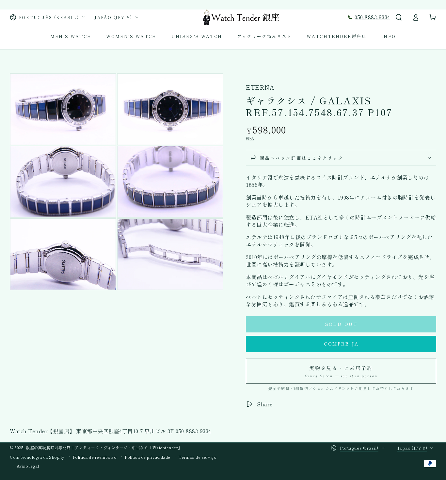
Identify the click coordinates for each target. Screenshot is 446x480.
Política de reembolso (95, 457)
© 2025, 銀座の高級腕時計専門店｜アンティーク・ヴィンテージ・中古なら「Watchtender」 (96, 447)
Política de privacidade (147, 457)
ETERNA (260, 87)
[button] (398, 17)
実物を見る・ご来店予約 (341, 371)
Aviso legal (28, 466)
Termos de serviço (198, 457)
